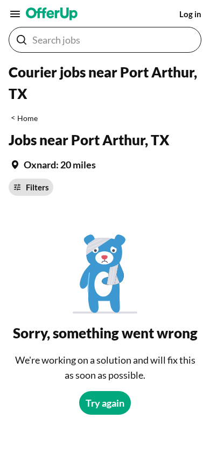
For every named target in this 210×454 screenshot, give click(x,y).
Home (27, 118)
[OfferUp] (52, 14)
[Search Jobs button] (21, 39)
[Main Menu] (15, 14)
